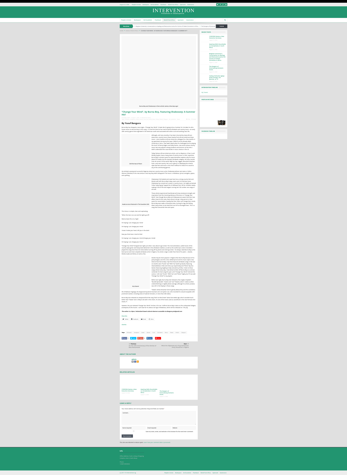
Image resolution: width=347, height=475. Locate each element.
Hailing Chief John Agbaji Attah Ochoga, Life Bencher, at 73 (216, 77)
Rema (153, 119)
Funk (144, 119)
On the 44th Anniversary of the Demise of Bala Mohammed (142, 346)
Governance (190, 4)
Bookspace (146, 4)
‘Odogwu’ (165, 119)
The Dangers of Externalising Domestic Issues (190, 26)
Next (185, 344)
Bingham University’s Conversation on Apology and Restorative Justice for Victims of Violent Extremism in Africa (143, 26)
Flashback (163, 4)
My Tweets (205, 92)
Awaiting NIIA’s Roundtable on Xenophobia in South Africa (149, 390)
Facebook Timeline (208, 131)
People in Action (136, 4)
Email (194, 119)
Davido (141, 119)
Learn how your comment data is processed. (157, 442)
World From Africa (173, 4)
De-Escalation (155, 4)
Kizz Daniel (149, 119)
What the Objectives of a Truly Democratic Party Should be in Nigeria (175, 346)
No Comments (172, 119)
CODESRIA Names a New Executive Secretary (129, 390)
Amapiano (132, 119)
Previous (133, 344)
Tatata (157, 119)
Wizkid (161, 119)
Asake (137, 119)
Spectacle (183, 4)
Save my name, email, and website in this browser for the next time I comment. (169, 431)
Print (189, 119)
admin (128, 117)
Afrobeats (127, 119)
